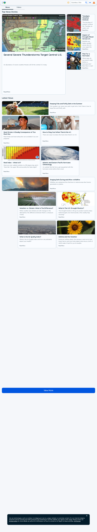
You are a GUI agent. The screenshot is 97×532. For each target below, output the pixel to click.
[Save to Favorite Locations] (68, 2)
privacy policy (13, 521)
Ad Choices (77, 521)
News (7, 7)
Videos (19, 7)
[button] (86, 515)
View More (48, 390)
